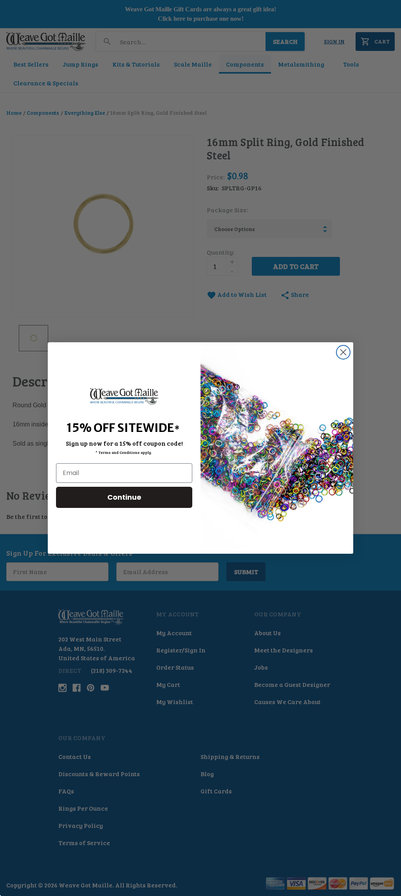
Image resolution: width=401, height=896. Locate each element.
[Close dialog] (343, 352)
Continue (124, 497)
